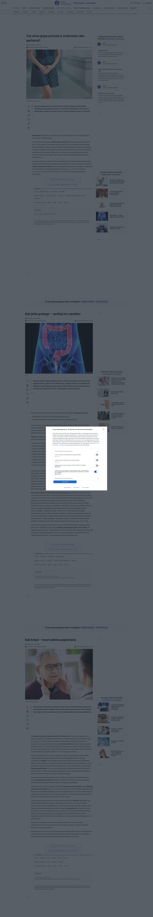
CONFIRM (65, 481)
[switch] (96, 455)
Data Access (76, 487)
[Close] (104, 429)
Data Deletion (67, 487)
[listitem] (76, 451)
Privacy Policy (85, 487)
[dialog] (76, 458)
